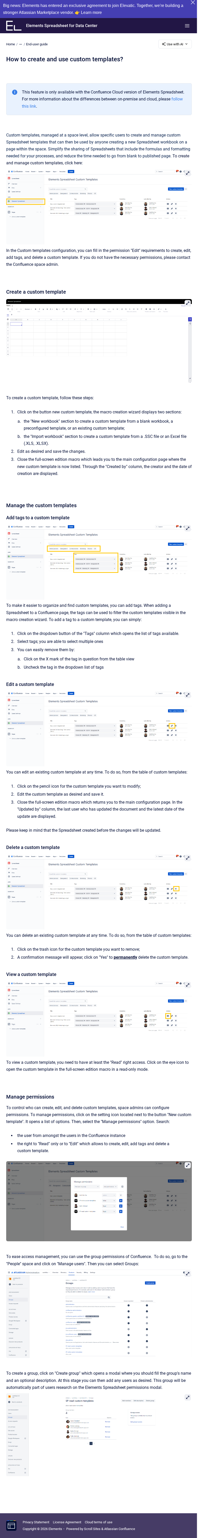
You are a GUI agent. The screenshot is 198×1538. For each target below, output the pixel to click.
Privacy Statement (36, 1522)
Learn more (91, 12)
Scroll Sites (92, 1529)
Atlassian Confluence (119, 1529)
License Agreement (67, 1522)
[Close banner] (193, 2)
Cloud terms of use (98, 1522)
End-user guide (37, 44)
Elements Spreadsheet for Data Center (61, 25)
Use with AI (175, 44)
